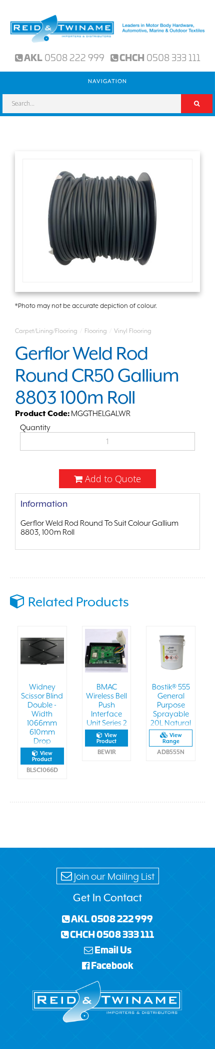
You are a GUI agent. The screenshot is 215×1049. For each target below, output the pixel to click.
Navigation (107, 81)
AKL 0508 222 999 (111, 918)
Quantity (35, 427)
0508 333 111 (173, 57)
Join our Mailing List (113, 876)
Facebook (112, 965)
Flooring (95, 330)
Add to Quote (111, 479)
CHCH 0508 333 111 (111, 934)
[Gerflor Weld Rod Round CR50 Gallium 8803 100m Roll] (107, 221)
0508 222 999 (74, 57)
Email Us (112, 949)
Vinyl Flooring (133, 330)
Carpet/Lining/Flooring (46, 330)
